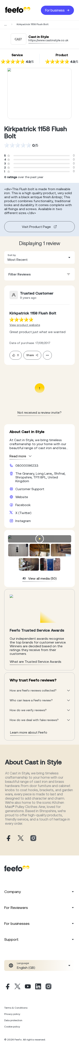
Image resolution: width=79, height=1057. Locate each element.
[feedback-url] (21, 319)
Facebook (23, 505)
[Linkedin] (38, 987)
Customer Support (29, 489)
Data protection (13, 1020)
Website (21, 497)
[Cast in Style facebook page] (8, 838)
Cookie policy (12, 1026)
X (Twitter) (23, 513)
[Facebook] (7, 987)
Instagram (23, 521)
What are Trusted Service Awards (35, 661)
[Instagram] (48, 987)
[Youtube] (28, 987)
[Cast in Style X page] (21, 838)
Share (30, 355)
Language (23, 963)
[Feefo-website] (17, 10)
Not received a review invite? (39, 412)
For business (55, 10)
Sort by (12, 255)
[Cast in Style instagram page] (33, 838)
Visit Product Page (36, 227)
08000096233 (26, 465)
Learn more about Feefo (28, 732)
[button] (39, 257)
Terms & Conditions (15, 1007)
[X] (17, 987)
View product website (24, 325)
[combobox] (39, 257)
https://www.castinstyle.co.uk (48, 40)
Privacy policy (12, 1014)
